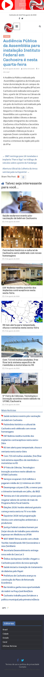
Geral (5, 642)
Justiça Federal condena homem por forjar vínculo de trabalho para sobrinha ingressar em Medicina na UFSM (20, 531)
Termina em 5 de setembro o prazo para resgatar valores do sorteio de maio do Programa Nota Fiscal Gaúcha (21, 499)
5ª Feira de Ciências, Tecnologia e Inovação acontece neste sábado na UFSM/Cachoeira (21, 399)
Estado (6, 638)
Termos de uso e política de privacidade (23, 664)
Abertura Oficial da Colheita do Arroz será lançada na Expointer (20, 170)
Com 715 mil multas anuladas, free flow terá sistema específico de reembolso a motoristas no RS (20, 362)
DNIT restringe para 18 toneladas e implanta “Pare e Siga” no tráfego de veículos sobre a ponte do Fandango (20, 159)
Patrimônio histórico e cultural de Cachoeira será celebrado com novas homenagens (22, 253)
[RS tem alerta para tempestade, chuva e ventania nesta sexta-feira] (22, 302)
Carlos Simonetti (28, 69)
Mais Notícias (8, 410)
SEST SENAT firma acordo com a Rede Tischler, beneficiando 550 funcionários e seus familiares (20, 542)
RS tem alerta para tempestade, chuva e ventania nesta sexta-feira (21, 326)
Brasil (5, 630)
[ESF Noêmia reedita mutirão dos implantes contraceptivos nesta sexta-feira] (22, 265)
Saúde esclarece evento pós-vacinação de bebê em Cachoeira (20, 217)
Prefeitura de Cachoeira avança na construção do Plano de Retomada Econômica (18, 579)
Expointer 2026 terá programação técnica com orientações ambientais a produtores (19, 519)
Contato (22, 667)
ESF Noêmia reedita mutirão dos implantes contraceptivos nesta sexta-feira (19, 290)
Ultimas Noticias (17, 36)
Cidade (6, 36)
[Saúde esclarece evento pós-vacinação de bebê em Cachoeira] (22, 193)
